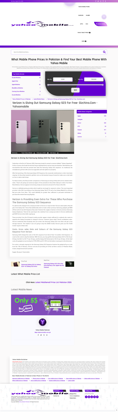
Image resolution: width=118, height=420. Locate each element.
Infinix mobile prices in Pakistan (20, 380)
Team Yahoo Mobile (26, 153)
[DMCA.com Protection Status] (57, 398)
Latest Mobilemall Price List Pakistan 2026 (53, 282)
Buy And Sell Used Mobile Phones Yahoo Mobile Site (91, 370)
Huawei (88, 15)
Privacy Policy (73, 394)
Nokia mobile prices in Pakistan (92, 378)
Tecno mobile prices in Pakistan (38, 380)
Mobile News (101, 24)
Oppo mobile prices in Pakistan (73, 378)
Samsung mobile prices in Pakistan (21, 378)
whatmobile (65, 373)
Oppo (81, 24)
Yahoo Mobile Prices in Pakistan (21, 99)
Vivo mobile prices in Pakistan (55, 378)
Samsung (80, 15)
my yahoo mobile (34, 371)
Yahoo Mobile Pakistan (24, 401)
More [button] (83, 41)
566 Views (53, 153)
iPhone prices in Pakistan (39, 378)
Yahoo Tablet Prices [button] (83, 32)
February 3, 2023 (41, 153)
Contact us (56, 396)
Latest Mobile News (39, 99)
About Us (55, 394)
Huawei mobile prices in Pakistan (57, 380)
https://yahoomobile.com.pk (43, 332)
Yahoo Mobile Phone (84, 6)
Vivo (87, 24)
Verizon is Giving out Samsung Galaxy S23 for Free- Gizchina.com (66, 99)
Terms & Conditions (75, 396)
